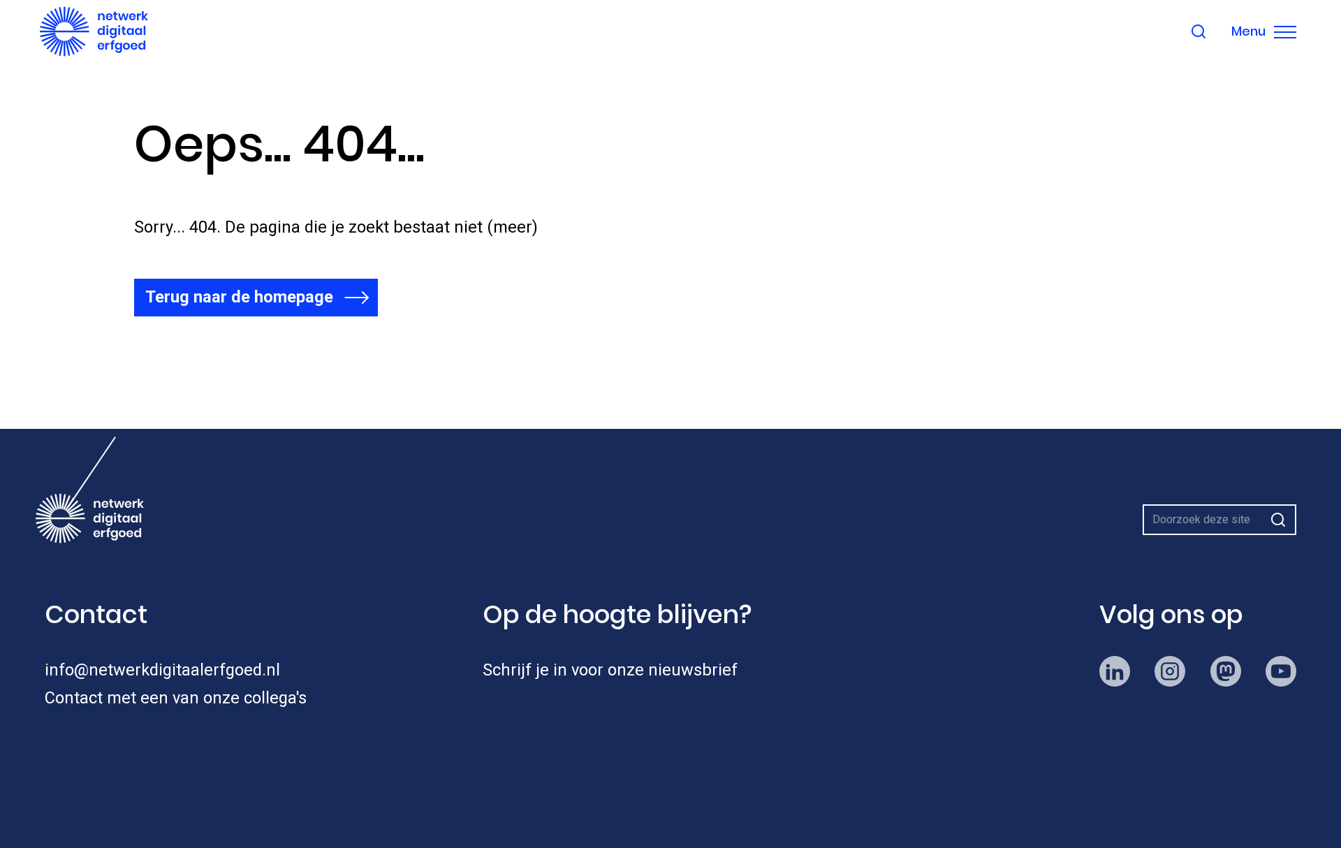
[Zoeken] (1278, 519)
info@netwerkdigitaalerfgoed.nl (162, 670)
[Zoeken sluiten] (1198, 31)
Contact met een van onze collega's (176, 698)
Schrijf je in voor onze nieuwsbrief (610, 670)
